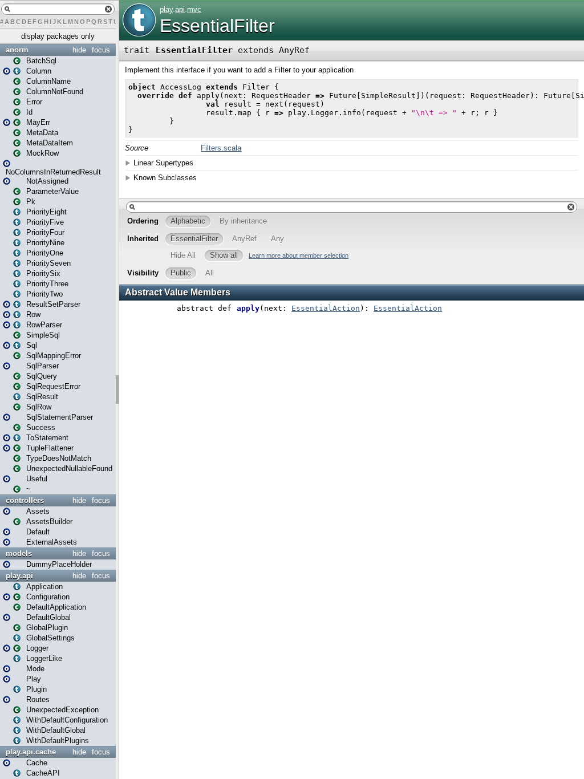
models (19, 553)
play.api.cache (31, 752)
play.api (19, 575)
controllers (25, 500)
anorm (17, 50)
